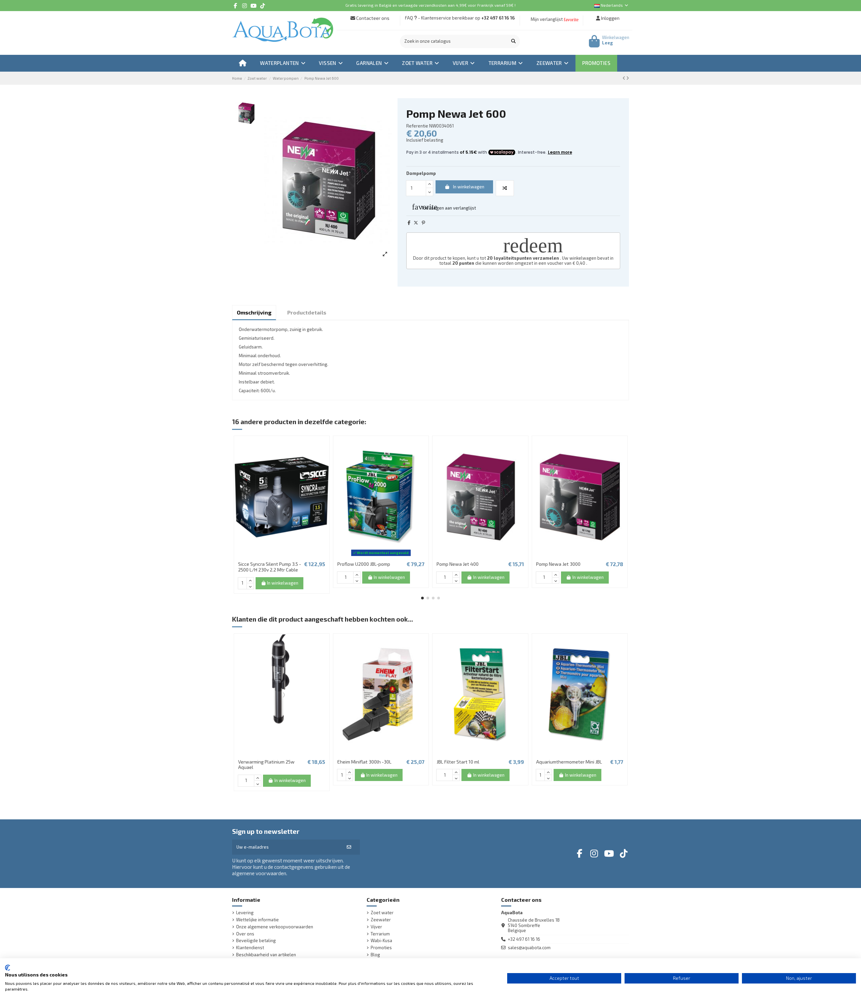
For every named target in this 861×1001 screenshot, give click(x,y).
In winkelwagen (468, 186)
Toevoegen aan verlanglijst (444, 206)
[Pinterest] (423, 222)
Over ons (245, 933)
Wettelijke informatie (257, 919)
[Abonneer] (349, 847)
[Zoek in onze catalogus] (513, 41)
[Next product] (627, 78)
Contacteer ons (372, 18)
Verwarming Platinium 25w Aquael (266, 764)
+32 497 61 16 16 (498, 18)
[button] (422, 598)
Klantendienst (250, 947)
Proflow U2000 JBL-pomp (363, 564)
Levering (245, 912)
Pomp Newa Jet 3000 (558, 564)
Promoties (381, 947)
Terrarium (380, 933)
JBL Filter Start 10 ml (458, 762)
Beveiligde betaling (256, 940)
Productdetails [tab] (306, 312)
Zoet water (382, 912)
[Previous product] (624, 78)
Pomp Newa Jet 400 (458, 564)
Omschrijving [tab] (254, 312)
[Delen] (409, 222)
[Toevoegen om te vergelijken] (505, 188)
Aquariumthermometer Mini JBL (569, 762)
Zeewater (381, 919)
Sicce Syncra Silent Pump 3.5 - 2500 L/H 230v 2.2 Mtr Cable (269, 566)
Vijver (376, 926)
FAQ (409, 18)
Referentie (417, 125)
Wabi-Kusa (381, 940)
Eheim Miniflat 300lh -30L (364, 762)
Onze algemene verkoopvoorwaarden (274, 926)
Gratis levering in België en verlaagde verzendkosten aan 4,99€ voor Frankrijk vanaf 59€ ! (430, 5)
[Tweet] (416, 222)
